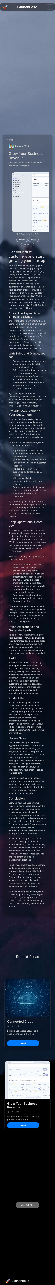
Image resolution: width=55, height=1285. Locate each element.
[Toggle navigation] (50, 7)
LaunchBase (27, 7)
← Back (10, 139)
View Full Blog (27, 1205)
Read (23, 1043)
